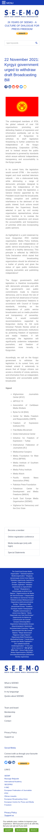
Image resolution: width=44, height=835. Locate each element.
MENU (9, 3)
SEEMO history (11, 687)
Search (36, 42)
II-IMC (6, 787)
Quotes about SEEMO (14, 696)
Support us (9, 737)
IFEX (6, 793)
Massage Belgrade (11, 779)
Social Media (10, 748)
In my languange (11, 692)
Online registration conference (21, 537)
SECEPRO (8, 784)
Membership (9, 712)
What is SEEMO (11, 683)
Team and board (11, 708)
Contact (7, 721)
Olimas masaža (10, 796)
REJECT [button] (34, 830)
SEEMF (7, 716)
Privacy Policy (10, 733)
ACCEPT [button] (8, 830)
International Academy (13, 782)
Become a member (16, 530)
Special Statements (16, 552)
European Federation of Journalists (18, 790)
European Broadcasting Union (16, 799)
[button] (4, 3)
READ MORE (21, 830)
